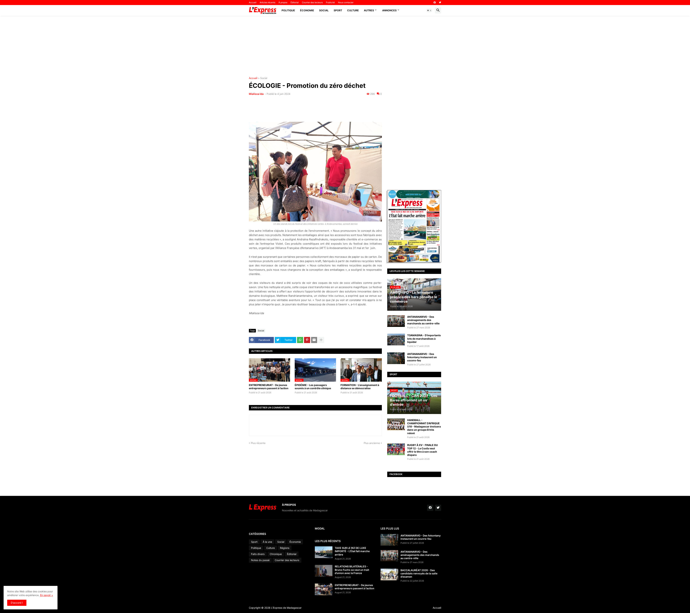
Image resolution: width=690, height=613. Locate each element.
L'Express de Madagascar (286, 607)
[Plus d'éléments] (321, 340)
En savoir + (46, 595)
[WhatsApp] (300, 340)
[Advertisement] (345, 46)
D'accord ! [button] (17, 602)
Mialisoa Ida (256, 93)
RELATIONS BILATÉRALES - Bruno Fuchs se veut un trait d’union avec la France (352, 569)
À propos (283, 2)
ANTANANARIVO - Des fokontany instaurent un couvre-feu (422, 357)
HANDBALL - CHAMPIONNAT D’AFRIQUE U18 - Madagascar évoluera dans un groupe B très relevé (424, 426)
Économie (307, 10)
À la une (267, 541)
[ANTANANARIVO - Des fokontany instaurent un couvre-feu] (396, 358)
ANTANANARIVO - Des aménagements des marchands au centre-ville (423, 320)
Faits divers (257, 554)
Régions (284, 547)
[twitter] (440, 2)
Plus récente (258, 443)
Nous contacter (345, 2)
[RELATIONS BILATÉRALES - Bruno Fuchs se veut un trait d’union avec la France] (323, 571)
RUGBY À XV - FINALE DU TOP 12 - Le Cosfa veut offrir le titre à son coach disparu (422, 449)
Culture (353, 10)
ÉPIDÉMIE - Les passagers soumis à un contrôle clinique (313, 386)
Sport (338, 10)
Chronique (276, 554)
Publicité (330, 2)
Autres (369, 10)
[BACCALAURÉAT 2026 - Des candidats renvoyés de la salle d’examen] (389, 574)
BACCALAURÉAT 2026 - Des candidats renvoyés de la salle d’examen (419, 573)
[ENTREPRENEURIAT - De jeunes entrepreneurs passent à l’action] (323, 589)
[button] (429, 10)
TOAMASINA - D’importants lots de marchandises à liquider (424, 338)
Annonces (389, 10)
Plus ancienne (372, 443)
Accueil (252, 2)
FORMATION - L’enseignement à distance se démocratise (360, 386)
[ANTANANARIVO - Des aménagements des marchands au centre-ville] (396, 321)
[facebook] (435, 2)
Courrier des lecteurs (312, 2)
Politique (288, 10)
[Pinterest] (307, 340)
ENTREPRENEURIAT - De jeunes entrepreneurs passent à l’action (268, 386)
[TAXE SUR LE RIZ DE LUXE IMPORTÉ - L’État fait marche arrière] (323, 552)
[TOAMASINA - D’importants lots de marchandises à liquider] (396, 339)
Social (324, 10)
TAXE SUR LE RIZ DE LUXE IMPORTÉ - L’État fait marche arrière (352, 551)
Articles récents (267, 2)
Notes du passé (260, 560)
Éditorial (295, 2)
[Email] (314, 340)
